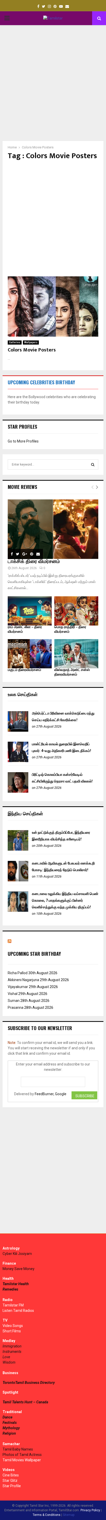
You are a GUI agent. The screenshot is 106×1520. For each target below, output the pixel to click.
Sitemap (68, 1515)
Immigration (12, 1346)
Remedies (10, 1289)
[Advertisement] (53, 83)
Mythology (11, 1428)
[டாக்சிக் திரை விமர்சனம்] (53, 529)
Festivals (10, 1423)
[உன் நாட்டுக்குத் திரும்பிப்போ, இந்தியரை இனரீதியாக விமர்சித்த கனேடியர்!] (18, 849)
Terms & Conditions (46, 1515)
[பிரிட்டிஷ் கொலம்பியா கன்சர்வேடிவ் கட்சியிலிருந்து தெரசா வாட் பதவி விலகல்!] (18, 791)
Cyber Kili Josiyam (17, 1254)
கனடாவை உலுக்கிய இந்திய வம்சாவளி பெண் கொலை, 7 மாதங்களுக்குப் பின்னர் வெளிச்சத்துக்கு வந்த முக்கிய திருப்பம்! (65, 900)
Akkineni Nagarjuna (23, 980)
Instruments (12, 1352)
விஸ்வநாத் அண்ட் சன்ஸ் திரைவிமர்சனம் (72, 672)
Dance (7, 1417)
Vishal (12, 994)
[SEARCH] (92, 464)
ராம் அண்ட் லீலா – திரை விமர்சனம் (25, 629)
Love (6, 1357)
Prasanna (15, 1007)
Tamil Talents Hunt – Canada (25, 1402)
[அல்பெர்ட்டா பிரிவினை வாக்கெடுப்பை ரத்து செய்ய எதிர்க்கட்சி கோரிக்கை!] (18, 730)
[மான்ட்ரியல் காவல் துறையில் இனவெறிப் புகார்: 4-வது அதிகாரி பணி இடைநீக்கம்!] (18, 761)
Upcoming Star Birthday (34, 953)
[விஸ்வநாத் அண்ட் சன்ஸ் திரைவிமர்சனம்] (76, 653)
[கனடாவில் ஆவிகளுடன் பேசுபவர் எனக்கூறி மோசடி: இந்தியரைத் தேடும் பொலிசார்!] (18, 880)
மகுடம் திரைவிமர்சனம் (24, 670)
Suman (14, 1001)
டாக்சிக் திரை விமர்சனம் (34, 561)
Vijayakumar (18, 987)
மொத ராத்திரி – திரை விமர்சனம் (70, 629)
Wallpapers (31, 342)
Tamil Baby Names (18, 1449)
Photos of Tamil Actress (22, 1455)
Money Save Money (18, 1269)
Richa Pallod (18, 973)
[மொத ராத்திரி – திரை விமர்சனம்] (76, 611)
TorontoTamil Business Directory (29, 1383)
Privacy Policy (90, 1510)
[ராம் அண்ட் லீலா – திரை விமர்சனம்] (30, 611)
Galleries (14, 342)
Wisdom (9, 1362)
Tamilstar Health (16, 1284)
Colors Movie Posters (32, 350)
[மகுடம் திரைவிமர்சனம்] (30, 653)
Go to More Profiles (23, 441)
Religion (9, 1433)
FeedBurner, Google (50, 1094)
